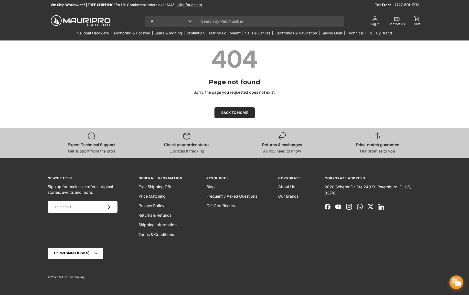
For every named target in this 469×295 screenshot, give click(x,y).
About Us (286, 186)
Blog (210, 186)
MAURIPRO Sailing (72, 277)
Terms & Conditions (156, 234)
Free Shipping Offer (156, 186)
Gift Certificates (220, 205)
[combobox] (244, 21)
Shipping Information (158, 224)
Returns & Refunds (155, 215)
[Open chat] (456, 282)
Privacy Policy (151, 205)
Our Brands (288, 196)
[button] (417, 21)
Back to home (234, 113)
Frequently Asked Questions (231, 196)
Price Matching (152, 196)
